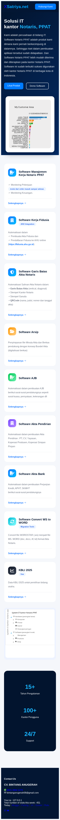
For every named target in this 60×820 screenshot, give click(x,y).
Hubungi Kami (45, 6)
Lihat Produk (13, 85)
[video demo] (8, 810)
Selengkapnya (16, 203)
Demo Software (37, 86)
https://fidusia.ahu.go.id (21, 244)
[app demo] (5, 810)
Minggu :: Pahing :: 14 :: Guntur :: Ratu (30, 805)
